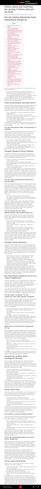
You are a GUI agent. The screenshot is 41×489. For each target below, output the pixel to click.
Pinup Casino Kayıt (11, 50)
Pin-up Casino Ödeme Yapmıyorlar (14, 80)
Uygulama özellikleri (12, 76)
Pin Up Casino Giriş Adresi (13, 57)
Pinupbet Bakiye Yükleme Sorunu (14, 81)
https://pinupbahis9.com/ (20, 157)
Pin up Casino (10, 82)
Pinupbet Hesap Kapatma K (13, 38)
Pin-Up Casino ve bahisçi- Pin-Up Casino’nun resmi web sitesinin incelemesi (14, 43)
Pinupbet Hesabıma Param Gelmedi (15, 30)
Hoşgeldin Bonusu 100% (12, 69)
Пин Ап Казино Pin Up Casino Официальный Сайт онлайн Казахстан (14, 35)
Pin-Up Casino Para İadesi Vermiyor (15, 63)
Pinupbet (9, 77)
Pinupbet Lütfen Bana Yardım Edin (14, 78)
